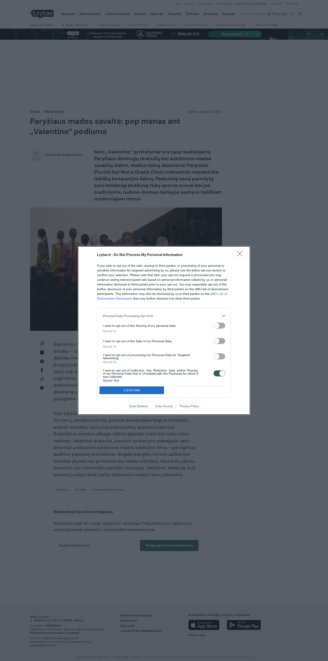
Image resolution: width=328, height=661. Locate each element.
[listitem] (164, 315)
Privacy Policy (189, 406)
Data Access (164, 406)
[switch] (219, 326)
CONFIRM (132, 390)
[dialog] (164, 330)
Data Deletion (138, 406)
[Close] (241, 255)
